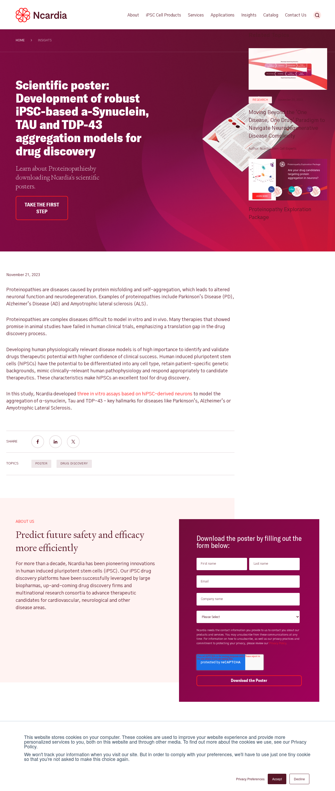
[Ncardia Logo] (41, 21)
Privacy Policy (277, 643)
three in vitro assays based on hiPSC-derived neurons (134, 394)
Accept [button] (277, 779)
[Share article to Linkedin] (55, 441)
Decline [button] (299, 779)
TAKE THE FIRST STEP (42, 208)
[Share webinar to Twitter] (73, 441)
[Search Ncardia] (317, 15)
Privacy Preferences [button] (250, 779)
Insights (45, 40)
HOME (20, 40)
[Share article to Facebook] (37, 441)
